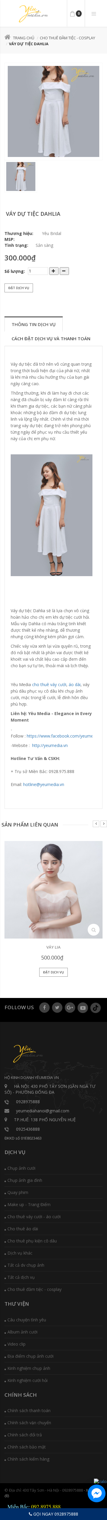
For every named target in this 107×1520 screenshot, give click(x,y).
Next (103, 824)
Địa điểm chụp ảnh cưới (30, 1356)
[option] (53, 111)
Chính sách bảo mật (26, 1447)
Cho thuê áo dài (22, 1228)
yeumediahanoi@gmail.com (42, 1111)
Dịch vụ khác (19, 1253)
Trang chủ (23, 37)
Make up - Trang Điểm (29, 1204)
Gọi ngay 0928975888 (55, 1514)
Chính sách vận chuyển (29, 1422)
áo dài (75, 684)
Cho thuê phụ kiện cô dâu (32, 1241)
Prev (96, 824)
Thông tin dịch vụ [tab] (34, 324)
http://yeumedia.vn (50, 745)
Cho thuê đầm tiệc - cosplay (67, 37)
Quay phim (17, 1192)
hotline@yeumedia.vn (43, 784)
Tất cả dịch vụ (21, 1277)
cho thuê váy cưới (49, 684)
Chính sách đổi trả (24, 1435)
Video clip (16, 1344)
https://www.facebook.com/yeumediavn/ (66, 736)
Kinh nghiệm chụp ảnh (28, 1368)
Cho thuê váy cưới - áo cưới (34, 1216)
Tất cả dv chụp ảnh (25, 1265)
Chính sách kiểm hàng (28, 1459)
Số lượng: (14, 271)
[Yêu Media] (32, 14)
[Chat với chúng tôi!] (97, 1493)
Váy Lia (53, 947)
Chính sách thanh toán (29, 1410)
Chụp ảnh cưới (21, 1168)
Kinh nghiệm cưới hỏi (27, 1380)
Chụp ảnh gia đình (24, 1180)
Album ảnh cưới (22, 1332)
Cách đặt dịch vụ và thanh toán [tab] (51, 338)
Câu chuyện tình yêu (26, 1320)
